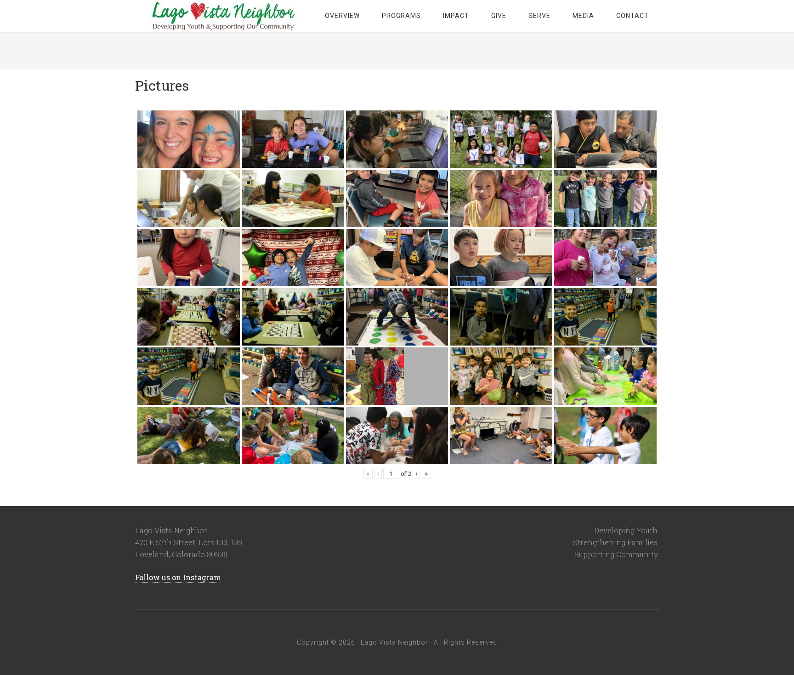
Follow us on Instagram (178, 577)
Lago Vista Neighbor (222, 16)
